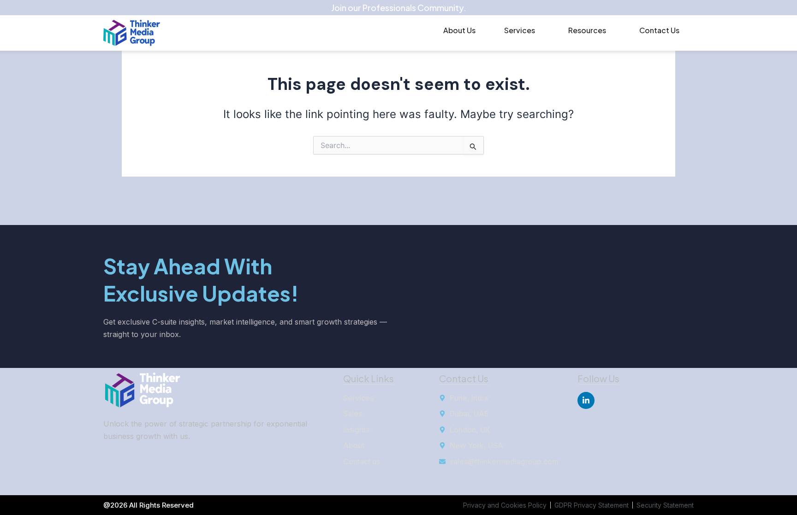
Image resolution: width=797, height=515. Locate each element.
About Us (459, 30)
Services (519, 30)
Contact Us (659, 30)
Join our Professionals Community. (398, 7)
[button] (522, 30)
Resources (587, 30)
